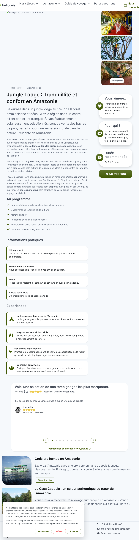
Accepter (74, 531)
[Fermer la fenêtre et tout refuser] (82, 503)
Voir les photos (117, 81)
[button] (52, 440)
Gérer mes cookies (110, 533)
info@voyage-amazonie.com (115, 528)
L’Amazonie (49, 3)
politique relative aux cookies (64, 523)
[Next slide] (93, 440)
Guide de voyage (75, 3)
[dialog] (43, 519)
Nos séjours (27, 3)
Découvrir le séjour (45, 480)
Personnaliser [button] (43, 531)
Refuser (59, 531)
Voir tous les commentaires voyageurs (68, 448)
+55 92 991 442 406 (111, 524)
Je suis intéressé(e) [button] (116, 173)
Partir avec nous (104, 3)
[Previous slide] (45, 440)
